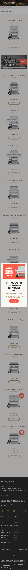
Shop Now (14, 301)
